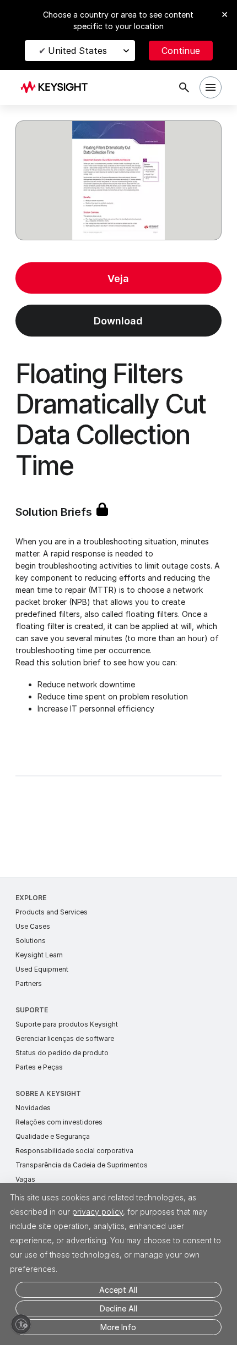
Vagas (25, 1179)
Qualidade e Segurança (52, 1136)
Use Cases (32, 926)
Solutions (30, 940)
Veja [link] (118, 278)
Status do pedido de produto (62, 1053)
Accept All (118, 1289)
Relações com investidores (59, 1122)
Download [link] (118, 321)
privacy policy (97, 1211)
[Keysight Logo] (57, 87)
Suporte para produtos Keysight (66, 1024)
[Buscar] (184, 87)
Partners (28, 983)
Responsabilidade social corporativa (74, 1150)
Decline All (118, 1308)
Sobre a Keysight (48, 1093)
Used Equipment (41, 969)
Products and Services (51, 912)
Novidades (33, 1108)
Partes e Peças (39, 1067)
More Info (118, 1327)
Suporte (31, 1010)
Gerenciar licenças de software (64, 1038)
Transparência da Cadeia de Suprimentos (81, 1165)
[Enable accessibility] (21, 1324)
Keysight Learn (39, 955)
